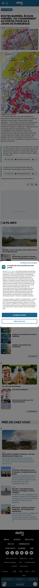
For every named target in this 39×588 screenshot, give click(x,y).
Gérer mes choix (19, 321)
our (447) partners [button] (11, 271)
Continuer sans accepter (28, 263)
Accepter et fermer (19, 315)
